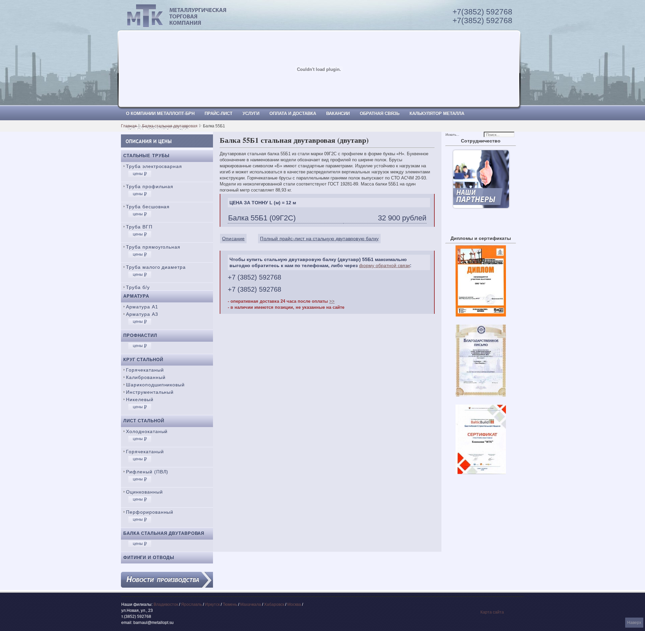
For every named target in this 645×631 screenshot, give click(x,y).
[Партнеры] (481, 207)
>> (332, 301)
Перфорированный (149, 512)
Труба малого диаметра (156, 267)
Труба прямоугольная (153, 247)
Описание (233, 238)
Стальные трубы (146, 155)
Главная (129, 126)
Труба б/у (138, 287)
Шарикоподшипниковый (155, 384)
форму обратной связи (384, 265)
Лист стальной (143, 420)
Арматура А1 (142, 306)
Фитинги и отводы (148, 557)
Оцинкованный (144, 492)
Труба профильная (149, 186)
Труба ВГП (139, 226)
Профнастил (140, 335)
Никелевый (140, 399)
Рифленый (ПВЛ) (147, 471)
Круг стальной (143, 359)
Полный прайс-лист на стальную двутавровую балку (319, 238)
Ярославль (191, 604)
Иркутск (212, 604)
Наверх (634, 622)
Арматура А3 (142, 314)
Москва (294, 604)
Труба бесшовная (148, 206)
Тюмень (230, 604)
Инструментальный (150, 392)
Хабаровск (274, 604)
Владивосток (166, 604)
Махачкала (250, 604)
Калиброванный (146, 377)
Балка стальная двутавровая (170, 126)
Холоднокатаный (147, 431)
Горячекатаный (145, 370)
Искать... (452, 134)
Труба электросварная (154, 166)
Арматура (136, 296)
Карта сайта (492, 612)
